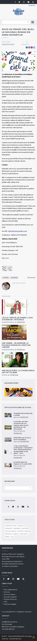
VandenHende (8, 44)
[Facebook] (15, 2)
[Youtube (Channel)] (28, 2)
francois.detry (18, 431)
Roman (14, 278)
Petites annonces (10, 599)
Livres (5, 278)
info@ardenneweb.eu (9, 622)
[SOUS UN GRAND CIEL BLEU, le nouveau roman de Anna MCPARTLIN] (4, 268)
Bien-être (28, 531)
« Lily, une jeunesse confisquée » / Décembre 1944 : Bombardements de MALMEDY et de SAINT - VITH (23, 449)
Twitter (34, 47)
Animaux (20, 525)
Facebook (27, 47)
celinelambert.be (15, 639)
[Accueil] (18, 15)
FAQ (5, 602)
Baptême (20, 531)
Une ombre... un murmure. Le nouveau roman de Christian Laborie (16, 345)
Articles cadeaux (10, 531)
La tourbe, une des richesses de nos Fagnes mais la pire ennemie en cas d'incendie (21, 425)
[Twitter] (19, 2)
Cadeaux (15, 534)
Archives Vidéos (9, 594)
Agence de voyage (11, 525)
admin (4, 375)
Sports (7, 536)
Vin (12, 536)
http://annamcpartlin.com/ (17, 231)
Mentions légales (10, 604)
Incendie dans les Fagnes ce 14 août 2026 (23, 463)
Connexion (32, 5)
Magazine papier (18, 392)
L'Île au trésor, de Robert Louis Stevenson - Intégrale (17, 319)
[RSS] (33, 2)
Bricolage (8, 534)
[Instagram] (23, 2)
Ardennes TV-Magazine (20, 528)
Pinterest (32, 47)
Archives (7, 592)
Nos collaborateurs (10, 590)
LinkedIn (29, 47)
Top (33, 638)
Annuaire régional (10, 597)
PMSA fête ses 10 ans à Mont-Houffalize (22, 438)
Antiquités (8, 528)
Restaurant (24, 534)
